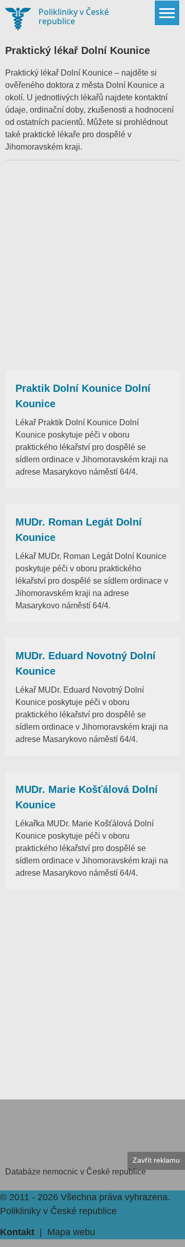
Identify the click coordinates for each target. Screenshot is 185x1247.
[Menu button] (167, 13)
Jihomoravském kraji (42, 146)
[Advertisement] (92, 265)
